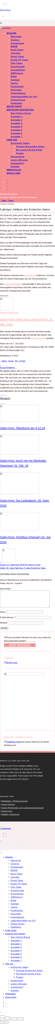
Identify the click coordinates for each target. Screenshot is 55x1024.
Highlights (16, 103)
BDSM (14, 46)
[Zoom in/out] (21, 1018)
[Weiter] (7, 1022)
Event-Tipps (17, 56)
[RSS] (7, 185)
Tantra (14, 83)
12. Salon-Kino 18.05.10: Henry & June (20, 565)
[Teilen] (2, 1014)
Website (3, 623)
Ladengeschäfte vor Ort (24, 96)
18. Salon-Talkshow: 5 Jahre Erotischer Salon (23, 568)
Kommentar (6, 589)
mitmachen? (17, 163)
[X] (7, 182)
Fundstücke (17, 86)
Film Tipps (16, 63)
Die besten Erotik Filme (29, 150)
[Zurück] (2, 1022)
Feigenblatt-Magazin (13, 284)
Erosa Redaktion (7, 367)
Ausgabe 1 (16, 116)
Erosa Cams (13, 173)
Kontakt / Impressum (10, 814)
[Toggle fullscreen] (13, 1018)
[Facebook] (7, 179)
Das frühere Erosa (21, 113)
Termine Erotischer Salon (30, 146)
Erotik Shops (14, 106)
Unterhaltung (18, 93)
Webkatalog (14, 170)
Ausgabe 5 (16, 130)
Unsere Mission (8, 804)
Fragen (20, 153)
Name (3, 612)
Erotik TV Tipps (19, 60)
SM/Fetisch (17, 73)
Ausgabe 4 (16, 126)
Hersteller (16, 90)
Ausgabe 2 (16, 120)
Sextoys (15, 40)
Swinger (15, 80)
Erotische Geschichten (20, 110)
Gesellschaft (18, 66)
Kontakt (15, 166)
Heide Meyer (29, 275)
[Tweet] (1, 1014)
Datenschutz (6, 811)
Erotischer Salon (20, 143)
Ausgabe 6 (16, 133)
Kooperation (18, 156)
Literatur (16, 53)
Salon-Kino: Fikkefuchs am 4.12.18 (22, 428)
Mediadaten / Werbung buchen (14, 801)
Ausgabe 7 (16, 136)
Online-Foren (18, 100)
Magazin (11, 33)
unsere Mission (19, 160)
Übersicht (16, 36)
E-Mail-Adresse (7, 617)
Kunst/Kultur (18, 70)
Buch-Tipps (17, 50)
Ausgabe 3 (16, 123)
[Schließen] (2, 1018)
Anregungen (17, 43)
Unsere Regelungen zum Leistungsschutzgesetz (22, 808)
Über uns (12, 140)
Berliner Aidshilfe (38, 338)
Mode (14, 76)
